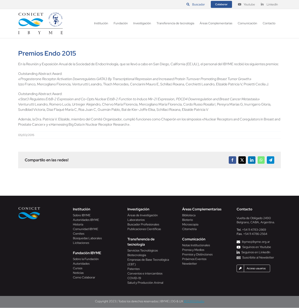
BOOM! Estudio (194, 301)
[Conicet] (29, 208)
